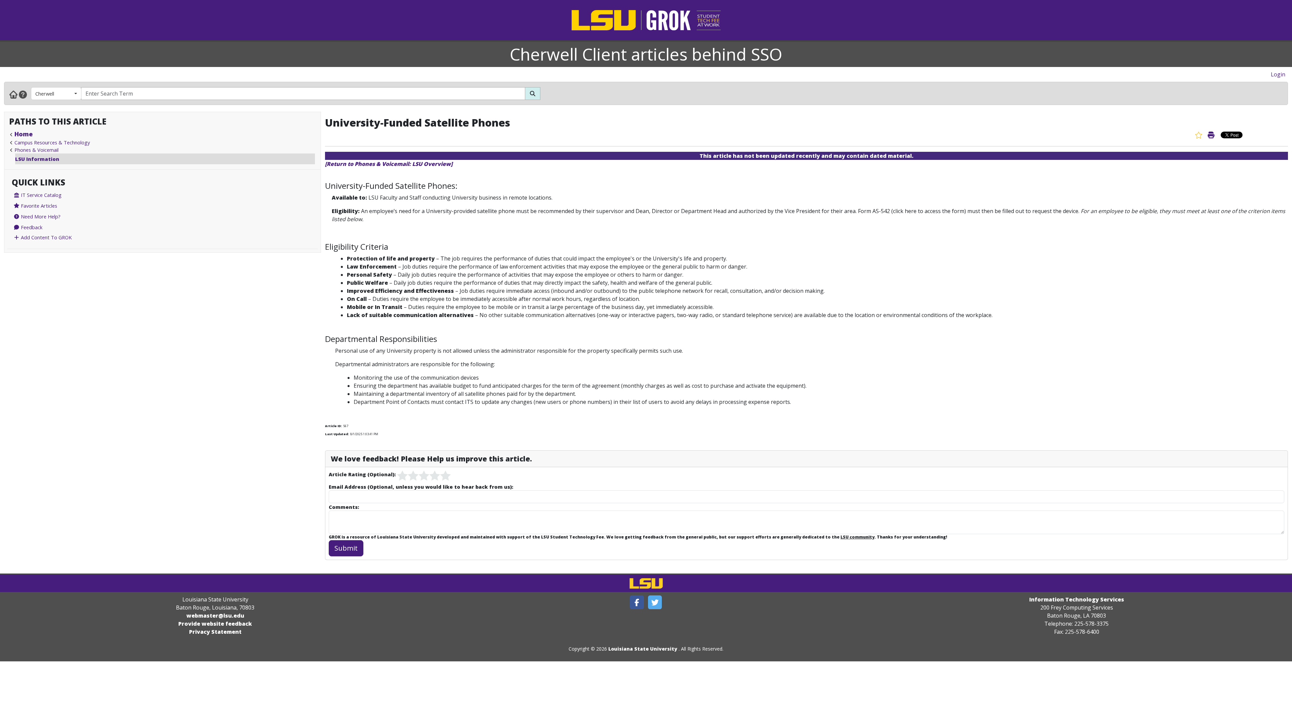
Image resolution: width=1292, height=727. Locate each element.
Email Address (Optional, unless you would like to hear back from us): (421, 486)
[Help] (23, 94)
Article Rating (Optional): (362, 474)
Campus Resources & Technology (52, 142)
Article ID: (333, 426)
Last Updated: (337, 434)
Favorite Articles (38, 205)
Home (23, 134)
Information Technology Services (1076, 599)
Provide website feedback (215, 623)
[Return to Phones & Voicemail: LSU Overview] (389, 164)
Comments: (344, 507)
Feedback (31, 227)
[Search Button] (532, 93)
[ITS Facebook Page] (637, 602)
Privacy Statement (215, 631)
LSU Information (37, 158)
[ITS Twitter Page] (655, 602)
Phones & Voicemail (36, 149)
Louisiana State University (642, 649)
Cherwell (44, 93)
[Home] (13, 94)
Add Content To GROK (46, 237)
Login (1278, 74)
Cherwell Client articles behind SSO (646, 54)
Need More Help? (40, 216)
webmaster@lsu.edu (215, 615)
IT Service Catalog (41, 195)
